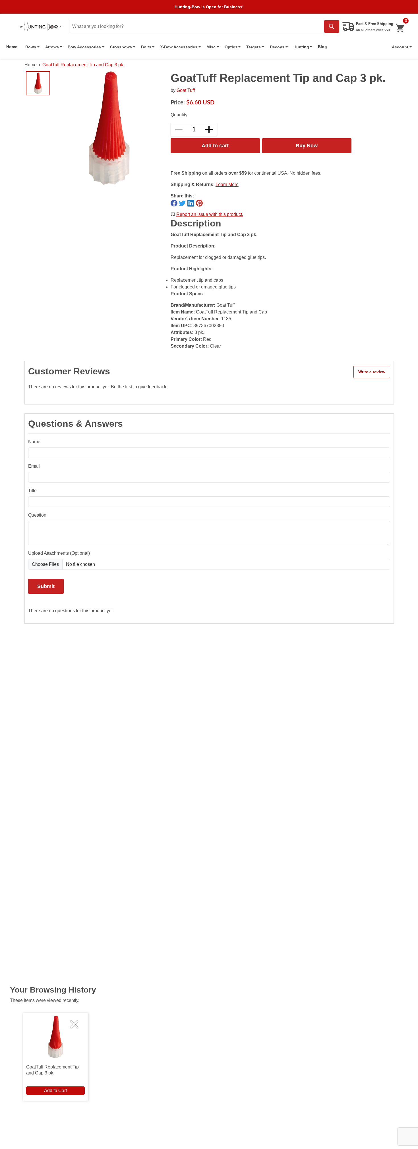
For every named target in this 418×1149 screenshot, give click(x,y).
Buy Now (307, 145)
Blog (322, 46)
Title (32, 490)
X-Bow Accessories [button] (178, 47)
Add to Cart (55, 1090)
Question (37, 515)
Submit (46, 586)
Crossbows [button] (121, 47)
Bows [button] (30, 47)
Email (34, 466)
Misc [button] (211, 47)
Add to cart (215, 145)
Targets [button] (253, 47)
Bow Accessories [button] (84, 47)
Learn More (227, 184)
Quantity (179, 114)
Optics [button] (231, 47)
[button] (402, 47)
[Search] (331, 26)
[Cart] (400, 28)
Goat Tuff (186, 90)
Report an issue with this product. (209, 214)
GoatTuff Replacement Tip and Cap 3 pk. (83, 64)
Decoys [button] (277, 47)
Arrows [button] (52, 47)
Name (34, 441)
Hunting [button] (301, 47)
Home (11, 46)
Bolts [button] (146, 47)
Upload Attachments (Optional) (59, 553)
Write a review (371, 372)
